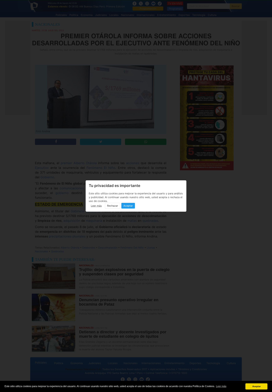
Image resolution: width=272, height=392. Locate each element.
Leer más (96, 205)
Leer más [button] (221, 386)
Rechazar (112, 205)
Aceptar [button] (256, 386)
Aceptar (128, 205)
